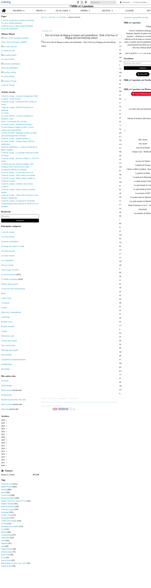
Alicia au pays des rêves (10, 270)
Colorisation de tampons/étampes (13, 359)
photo (3, 492)
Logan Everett (6, 566)
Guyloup (140, 53)
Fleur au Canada (7, 265)
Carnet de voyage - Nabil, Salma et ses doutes (18, 175)
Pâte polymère (6, 355)
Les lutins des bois (8, 251)
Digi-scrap (5, 409)
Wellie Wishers (7, 549)
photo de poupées (8, 507)
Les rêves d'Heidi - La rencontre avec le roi (17, 172)
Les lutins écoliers (8, 256)
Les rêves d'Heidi (7, 237)
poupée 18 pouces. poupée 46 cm (14, 501)
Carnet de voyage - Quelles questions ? (15, 138)
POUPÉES (17, 11)
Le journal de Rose (8, 275)
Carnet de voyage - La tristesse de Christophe (18, 201)
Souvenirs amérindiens (9, 29)
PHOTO (39, 11)
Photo (3, 293)
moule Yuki (5, 555)
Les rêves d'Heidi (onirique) (11, 23)
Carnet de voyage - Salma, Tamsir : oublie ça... (18, 178)
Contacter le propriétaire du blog (136, 17)
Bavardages (5, 369)
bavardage (5, 512)
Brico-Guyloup (7, 404)
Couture (4, 331)
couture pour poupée (9, 521)
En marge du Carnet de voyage (12, 246)
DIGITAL (106, 11)
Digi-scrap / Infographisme (11, 312)
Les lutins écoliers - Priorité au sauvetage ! (17, 124)
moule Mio (5, 538)
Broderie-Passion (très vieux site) (13, 400)
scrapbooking (6, 535)
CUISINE (129, 11)
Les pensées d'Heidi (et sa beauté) (13, 170)
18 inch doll (5, 495)
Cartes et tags (6, 298)
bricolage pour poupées (10, 526)
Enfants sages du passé (9, 284)
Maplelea (4, 543)
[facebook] (78, 2)
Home (3, 9)
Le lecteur (5, 113)
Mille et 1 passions (48, 17)
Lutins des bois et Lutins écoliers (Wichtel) (17, 26)
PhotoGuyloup (6, 390)
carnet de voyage (7, 509)
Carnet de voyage (7, 232)
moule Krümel (6, 552)
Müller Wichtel (7, 487)
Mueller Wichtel (7, 504)
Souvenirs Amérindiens (10, 241)
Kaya (3, 557)
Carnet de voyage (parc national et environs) (17, 20)
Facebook (4, 381)
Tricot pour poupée (8, 345)
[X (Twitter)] (81, 2)
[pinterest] (85, 2)
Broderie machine (7, 326)
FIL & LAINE (62, 11)
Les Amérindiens (7, 260)
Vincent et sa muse (8, 181)
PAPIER (84, 11)
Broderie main (6, 322)
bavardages (5, 518)
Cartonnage (5, 317)
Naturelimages (6, 385)
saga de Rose (6, 560)
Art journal (5, 303)
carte (3, 541)
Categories (62, 17)
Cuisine (4, 308)
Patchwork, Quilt (7, 336)
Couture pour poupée (9, 341)
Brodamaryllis (6, 395)
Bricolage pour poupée (9, 350)
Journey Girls (6, 515)
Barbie (4, 532)
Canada (4, 524)
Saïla (3, 546)
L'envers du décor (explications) (13, 289)
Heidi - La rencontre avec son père (14, 121)
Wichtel (4, 490)
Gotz (3, 529)
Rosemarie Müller (8, 498)
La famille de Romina (9, 279)
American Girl (6, 484)
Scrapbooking (6, 364)
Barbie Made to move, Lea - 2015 (14, 563)
